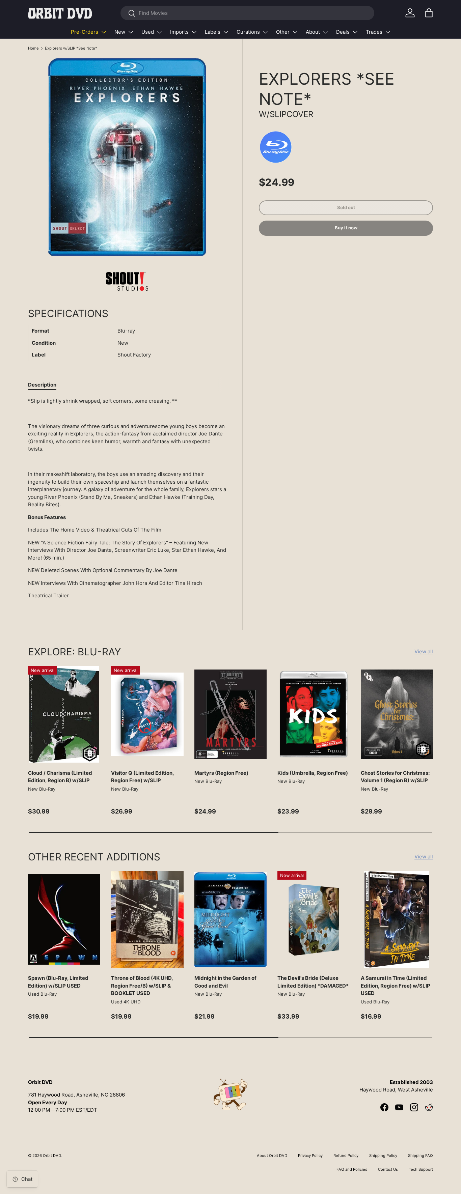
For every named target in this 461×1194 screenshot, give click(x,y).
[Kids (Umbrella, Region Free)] (313, 714)
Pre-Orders (84, 32)
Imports (179, 32)
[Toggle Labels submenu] (226, 32)
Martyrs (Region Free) (221, 773)
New (119, 32)
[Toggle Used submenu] (159, 32)
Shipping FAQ (420, 1155)
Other (283, 32)
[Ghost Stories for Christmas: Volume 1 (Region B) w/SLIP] (397, 714)
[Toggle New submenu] (131, 32)
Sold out (346, 207)
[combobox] (247, 13)
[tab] (42, 384)
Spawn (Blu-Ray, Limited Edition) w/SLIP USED (58, 982)
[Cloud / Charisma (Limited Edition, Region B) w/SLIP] (64, 714)
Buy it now (346, 228)
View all (423, 651)
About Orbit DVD (272, 1155)
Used (147, 32)
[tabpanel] (127, 498)
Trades (374, 32)
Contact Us (388, 1169)
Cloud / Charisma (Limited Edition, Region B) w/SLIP (60, 777)
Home (33, 48)
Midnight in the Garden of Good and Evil (225, 982)
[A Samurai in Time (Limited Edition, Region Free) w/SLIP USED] (397, 919)
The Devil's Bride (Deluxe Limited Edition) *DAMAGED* (313, 982)
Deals (343, 32)
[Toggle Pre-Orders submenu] (104, 32)
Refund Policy (345, 1155)
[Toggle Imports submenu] (194, 32)
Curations (248, 32)
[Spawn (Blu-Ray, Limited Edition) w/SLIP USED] (64, 919)
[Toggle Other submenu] (295, 32)
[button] (429, 12)
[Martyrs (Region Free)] (230, 714)
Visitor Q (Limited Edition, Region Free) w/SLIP (142, 777)
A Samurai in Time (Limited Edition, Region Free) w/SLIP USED (395, 985)
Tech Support (421, 1169)
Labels (212, 32)
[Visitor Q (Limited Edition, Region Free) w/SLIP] (147, 714)
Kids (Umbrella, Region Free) (312, 773)
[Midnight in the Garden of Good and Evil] (230, 919)
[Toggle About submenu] (325, 32)
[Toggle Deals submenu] (355, 32)
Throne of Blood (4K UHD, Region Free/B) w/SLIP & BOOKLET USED (142, 985)
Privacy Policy (310, 1155)
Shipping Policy (383, 1155)
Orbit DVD (52, 1155)
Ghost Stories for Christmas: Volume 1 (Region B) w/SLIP (395, 777)
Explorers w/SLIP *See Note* (71, 48)
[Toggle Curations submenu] (265, 32)
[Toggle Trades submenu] (388, 32)
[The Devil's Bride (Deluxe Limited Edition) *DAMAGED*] (313, 919)
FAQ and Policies (351, 1169)
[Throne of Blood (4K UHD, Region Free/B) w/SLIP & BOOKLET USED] (147, 919)
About (313, 32)
